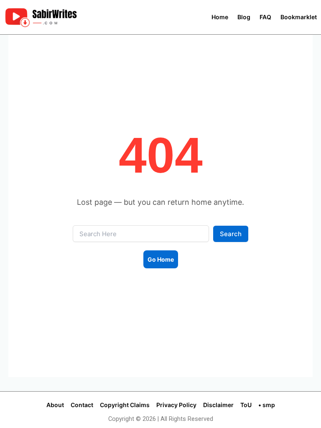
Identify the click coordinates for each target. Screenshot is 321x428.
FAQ (265, 17)
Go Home (161, 259)
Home (219, 17)
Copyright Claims (125, 404)
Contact (82, 404)
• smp (266, 404)
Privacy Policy (176, 404)
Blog (243, 17)
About (55, 404)
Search (231, 234)
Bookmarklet (298, 17)
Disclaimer (218, 404)
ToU (246, 404)
